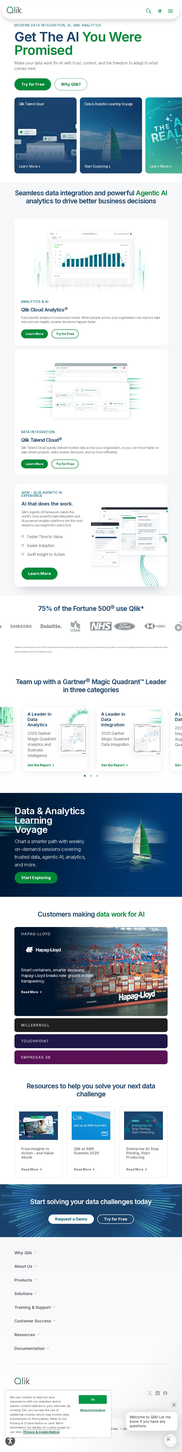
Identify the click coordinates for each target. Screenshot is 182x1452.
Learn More (35, 334)
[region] (58, 1414)
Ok (93, 1399)
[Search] (149, 11)
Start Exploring (36, 877)
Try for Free (32, 84)
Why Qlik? (71, 84)
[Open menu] (170, 11)
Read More (29, 992)
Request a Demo (71, 1219)
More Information (92, 1410)
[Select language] (159, 11)
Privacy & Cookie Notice (41, 1432)
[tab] (91, 971)
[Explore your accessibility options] (10, 1441)
